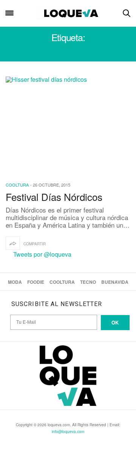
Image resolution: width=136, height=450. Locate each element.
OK (115, 322)
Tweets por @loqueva (42, 254)
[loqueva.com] (68, 13)
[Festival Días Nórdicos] (68, 124)
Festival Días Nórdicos (54, 197)
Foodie (35, 282)
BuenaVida (114, 282)
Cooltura (17, 185)
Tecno (88, 282)
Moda (15, 282)
